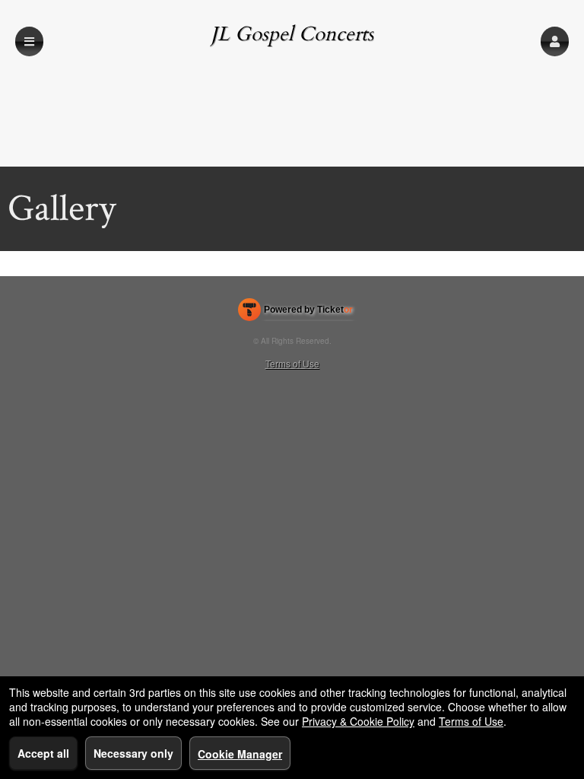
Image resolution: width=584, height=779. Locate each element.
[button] (555, 41)
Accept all (43, 753)
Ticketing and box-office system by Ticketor (295, 312)
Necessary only (133, 753)
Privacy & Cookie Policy (358, 721)
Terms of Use (292, 363)
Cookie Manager (240, 754)
